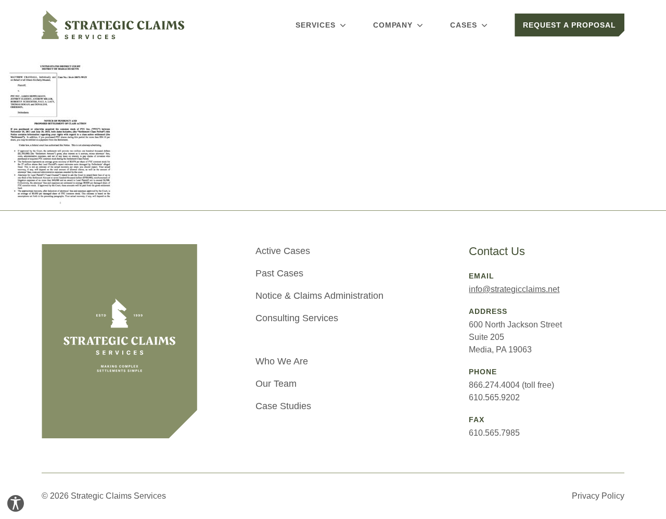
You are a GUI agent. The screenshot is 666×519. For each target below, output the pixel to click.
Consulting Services (296, 318)
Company (393, 25)
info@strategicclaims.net (514, 289)
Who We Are (281, 361)
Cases (463, 25)
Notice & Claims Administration (319, 295)
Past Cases (279, 273)
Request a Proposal (569, 25)
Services (316, 25)
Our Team (276, 383)
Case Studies (283, 406)
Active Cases (282, 251)
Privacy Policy (598, 495)
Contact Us (497, 251)
